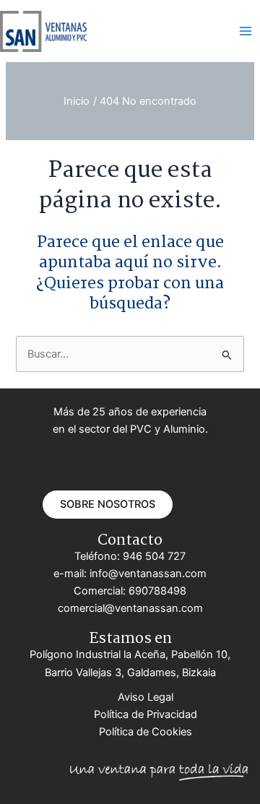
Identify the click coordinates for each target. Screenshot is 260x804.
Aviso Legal (145, 697)
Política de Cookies (145, 731)
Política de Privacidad (145, 714)
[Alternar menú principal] (245, 31)
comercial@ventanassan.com (130, 608)
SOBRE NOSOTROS (107, 504)
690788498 (157, 590)
